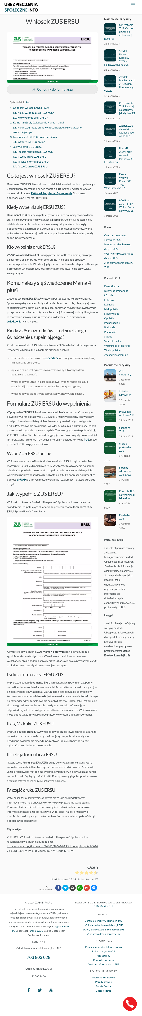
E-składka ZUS (125, 517)
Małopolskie (111, 309)
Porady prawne (103, 981)
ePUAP (21, 479)
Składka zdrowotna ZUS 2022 (125, 471)
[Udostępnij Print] (72, 888)
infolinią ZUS (36, 930)
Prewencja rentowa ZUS (126, 413)
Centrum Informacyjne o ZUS (103, 964)
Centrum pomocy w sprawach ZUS (103, 920)
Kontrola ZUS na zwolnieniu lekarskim (127, 495)
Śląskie (108, 336)
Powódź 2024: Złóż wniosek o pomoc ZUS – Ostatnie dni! (119, 155)
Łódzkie (108, 295)
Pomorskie (110, 332)
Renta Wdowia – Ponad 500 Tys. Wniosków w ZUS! (117, 181)
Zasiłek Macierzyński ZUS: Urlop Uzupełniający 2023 (119, 83)
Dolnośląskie (111, 286)
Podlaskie (109, 327)
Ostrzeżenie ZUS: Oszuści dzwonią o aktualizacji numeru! (119, 31)
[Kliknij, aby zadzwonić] (130, 1004)
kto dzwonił (103, 905)
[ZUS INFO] (21, 9)
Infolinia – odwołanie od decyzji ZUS (103, 925)
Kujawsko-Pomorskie (116, 290)
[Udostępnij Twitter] (65, 888)
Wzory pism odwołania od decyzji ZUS (103, 929)
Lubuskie (109, 304)
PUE (86, 439)
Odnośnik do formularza (55, 89)
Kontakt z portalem (103, 960)
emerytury (52, 358)
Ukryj (27, 102)
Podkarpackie (112, 322)
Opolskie (109, 318)
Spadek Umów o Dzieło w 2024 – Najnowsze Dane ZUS (116, 57)
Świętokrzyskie (113, 341)
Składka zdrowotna (125, 393)
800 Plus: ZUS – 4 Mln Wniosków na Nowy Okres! (126, 205)
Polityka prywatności (103, 951)
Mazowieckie (111, 313)
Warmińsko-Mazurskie (117, 345)
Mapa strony (103, 955)
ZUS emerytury (125, 372)
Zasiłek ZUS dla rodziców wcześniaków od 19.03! (126, 130)
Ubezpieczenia (103, 990)
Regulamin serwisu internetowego (103, 947)
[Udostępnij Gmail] (87, 888)
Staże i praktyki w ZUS (125, 447)
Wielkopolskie (112, 350)
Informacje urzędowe (103, 977)
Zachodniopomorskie (116, 354)
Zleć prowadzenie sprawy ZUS (103, 933)
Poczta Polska (103, 986)
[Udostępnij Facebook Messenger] (94, 888)
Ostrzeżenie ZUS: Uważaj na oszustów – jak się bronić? (127, 108)
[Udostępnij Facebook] (58, 888)
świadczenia (14, 321)
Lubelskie (109, 299)
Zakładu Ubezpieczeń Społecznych (51, 193)
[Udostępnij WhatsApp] (80, 888)
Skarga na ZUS (124, 429)
